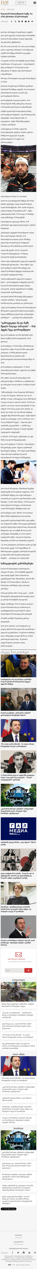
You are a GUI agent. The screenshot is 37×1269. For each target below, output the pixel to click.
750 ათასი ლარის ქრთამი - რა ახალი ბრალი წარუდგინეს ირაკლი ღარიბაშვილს (17, 745)
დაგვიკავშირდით (18, 1242)
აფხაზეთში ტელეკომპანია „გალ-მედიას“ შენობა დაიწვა (18, 843)
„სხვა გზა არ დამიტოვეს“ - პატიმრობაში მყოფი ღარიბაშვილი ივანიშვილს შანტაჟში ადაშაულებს (17, 1015)
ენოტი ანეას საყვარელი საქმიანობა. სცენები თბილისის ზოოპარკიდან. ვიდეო (18, 1005)
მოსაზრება (18, 1128)
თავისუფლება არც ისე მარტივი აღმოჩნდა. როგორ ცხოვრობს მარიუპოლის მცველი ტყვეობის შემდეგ (16, 681)
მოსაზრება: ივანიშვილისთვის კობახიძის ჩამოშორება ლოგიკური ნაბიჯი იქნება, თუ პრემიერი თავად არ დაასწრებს (16, 909)
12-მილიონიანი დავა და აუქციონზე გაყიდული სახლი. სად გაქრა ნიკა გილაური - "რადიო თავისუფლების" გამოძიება (17, 777)
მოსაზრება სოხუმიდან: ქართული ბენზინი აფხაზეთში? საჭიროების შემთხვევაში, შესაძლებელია (17, 1176)
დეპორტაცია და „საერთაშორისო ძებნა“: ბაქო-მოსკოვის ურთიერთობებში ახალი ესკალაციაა (17, 1026)
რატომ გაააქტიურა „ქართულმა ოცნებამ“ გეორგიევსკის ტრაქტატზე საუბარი (16, 714)
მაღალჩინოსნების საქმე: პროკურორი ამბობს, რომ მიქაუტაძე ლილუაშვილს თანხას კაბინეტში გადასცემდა (18, 1046)
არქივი (4, 9)
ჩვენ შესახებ (18, 1235)
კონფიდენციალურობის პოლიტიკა (18, 1248)
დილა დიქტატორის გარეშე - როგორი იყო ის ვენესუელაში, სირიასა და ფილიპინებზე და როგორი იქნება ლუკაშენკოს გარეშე (17, 875)
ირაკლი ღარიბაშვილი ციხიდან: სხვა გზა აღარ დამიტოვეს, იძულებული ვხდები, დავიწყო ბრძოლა (18, 942)
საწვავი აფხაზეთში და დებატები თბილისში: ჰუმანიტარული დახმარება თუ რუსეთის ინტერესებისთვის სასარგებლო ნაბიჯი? (18, 1187)
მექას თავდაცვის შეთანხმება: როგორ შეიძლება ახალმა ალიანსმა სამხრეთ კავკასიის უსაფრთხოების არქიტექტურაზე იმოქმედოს (17, 1200)
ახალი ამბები (19, 1054)
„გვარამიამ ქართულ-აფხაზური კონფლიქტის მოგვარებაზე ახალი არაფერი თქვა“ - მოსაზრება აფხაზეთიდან (17, 811)
